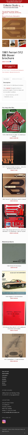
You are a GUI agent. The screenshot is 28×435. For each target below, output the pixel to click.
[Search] (18, 6)
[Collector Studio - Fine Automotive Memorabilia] (11, 6)
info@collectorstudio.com (14, 2)
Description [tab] (6, 79)
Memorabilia (5, 373)
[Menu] (22, 6)
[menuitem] (18, 6)
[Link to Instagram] (25, 433)
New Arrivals (5, 371)
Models (4, 379)
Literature (4, 375)
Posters (4, 377)
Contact (4, 385)
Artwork (4, 381)
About (3, 383)
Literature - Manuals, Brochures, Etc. (12, 72)
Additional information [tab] (17, 79)
